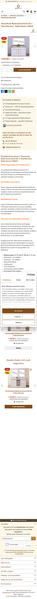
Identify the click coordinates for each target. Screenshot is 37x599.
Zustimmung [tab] (7, 280)
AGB (18, 552)
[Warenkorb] (35, 11)
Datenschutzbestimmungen (19, 550)
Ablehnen (19, 322)
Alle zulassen (18, 310)
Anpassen (17, 316)
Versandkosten (6, 592)
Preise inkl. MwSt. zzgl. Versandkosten (10, 62)
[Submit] (33, 538)
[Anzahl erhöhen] (11, 70)
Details (18, 348)
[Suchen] (24, 11)
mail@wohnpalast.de (13, 147)
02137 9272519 (12, 1)
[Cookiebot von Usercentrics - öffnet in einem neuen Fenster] (27, 275)
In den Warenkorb (25, 70)
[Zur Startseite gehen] (18, 6)
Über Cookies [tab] (30, 280)
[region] (18, 46)
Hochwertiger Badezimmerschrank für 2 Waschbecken (18, 334)
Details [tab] (18, 280)
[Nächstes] (34, 46)
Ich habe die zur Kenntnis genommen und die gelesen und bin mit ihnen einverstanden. (19, 552)
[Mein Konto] (31, 11)
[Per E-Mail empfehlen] (13, 91)
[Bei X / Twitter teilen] (6, 91)
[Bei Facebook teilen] (2, 91)
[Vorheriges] (2, 46)
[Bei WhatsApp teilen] (9, 91)
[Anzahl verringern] (3, 70)
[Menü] (2, 11)
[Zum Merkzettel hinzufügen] (30, 369)
